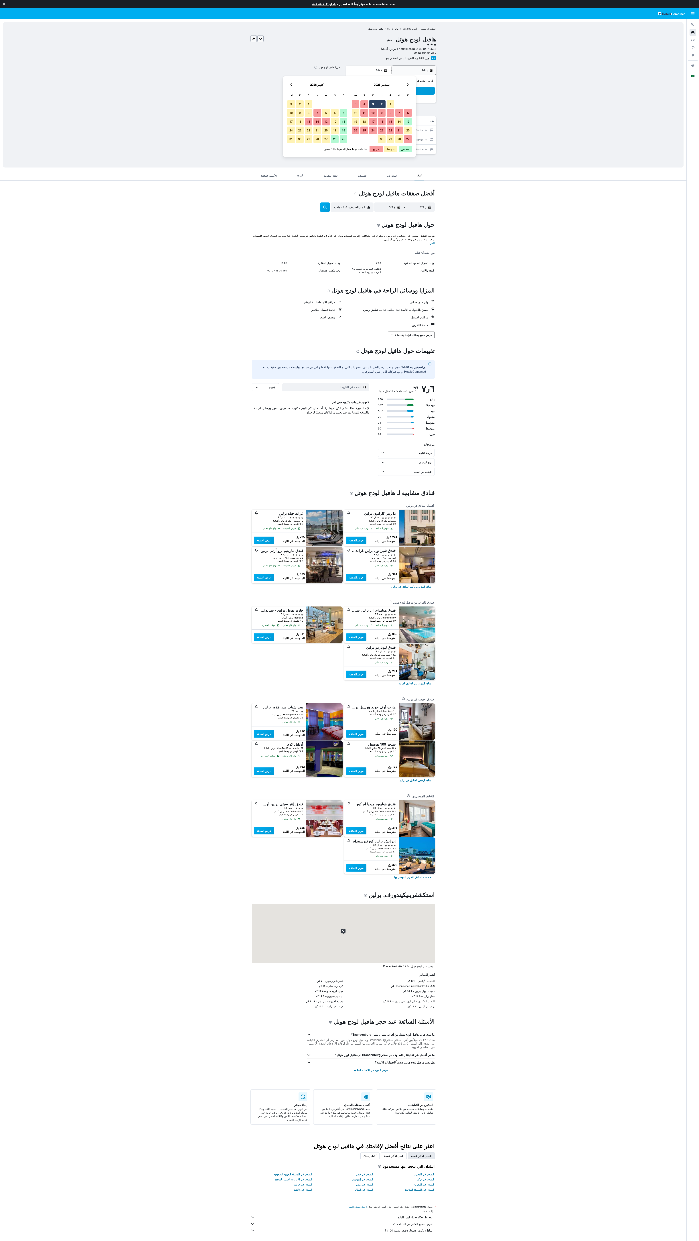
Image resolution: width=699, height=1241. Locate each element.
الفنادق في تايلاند (303, 1189)
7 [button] (399, 113)
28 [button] (399, 139)
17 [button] (373, 121)
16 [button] (381, 121)
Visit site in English (324, 4)
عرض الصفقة (356, 540)
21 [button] (399, 130)
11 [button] (364, 113)
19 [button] (355, 121)
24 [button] (373, 130)
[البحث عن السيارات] (693, 40)
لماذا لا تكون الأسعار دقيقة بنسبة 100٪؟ (409, 1230)
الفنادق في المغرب (424, 1174)
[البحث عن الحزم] (693, 47)
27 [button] (408, 139)
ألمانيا (414, 28)
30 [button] (381, 139)
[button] (4, 4)
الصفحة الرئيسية (428, 28)
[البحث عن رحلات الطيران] (693, 24)
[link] (411, 586)
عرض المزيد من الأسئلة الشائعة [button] (371, 1070)
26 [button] (355, 130)
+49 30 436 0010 (425, 53)
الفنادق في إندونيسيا (362, 1179)
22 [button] (390, 130)
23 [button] (381, 130)
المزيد (431, 243)
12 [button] (355, 113)
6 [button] (408, 113)
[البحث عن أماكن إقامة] (693, 32)
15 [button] (390, 121)
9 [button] (382, 113)
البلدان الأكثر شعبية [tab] (421, 1156)
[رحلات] (693, 65)
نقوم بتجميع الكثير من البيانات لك (413, 1224)
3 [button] (373, 104)
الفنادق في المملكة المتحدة (419, 1189)
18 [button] (364, 121)
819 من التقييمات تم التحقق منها (404, 58)
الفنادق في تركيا (425, 1179)
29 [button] (390, 139)
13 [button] (408, 121)
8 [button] (390, 113)
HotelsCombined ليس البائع (415, 1217)
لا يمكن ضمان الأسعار (357, 1206)
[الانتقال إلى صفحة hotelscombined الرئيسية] (671, 13)
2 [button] (382, 104)
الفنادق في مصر (364, 1184)
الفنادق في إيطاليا (363, 1189)
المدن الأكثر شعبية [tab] (394, 1156)
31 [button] (291, 139)
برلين (396, 28)
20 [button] (408, 130)
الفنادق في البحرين (424, 1184)
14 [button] (399, 121)
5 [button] (355, 104)
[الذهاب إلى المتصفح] (693, 55)
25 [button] (364, 130)
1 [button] (390, 104)
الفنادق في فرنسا (302, 1184)
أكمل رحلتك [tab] (370, 1156)
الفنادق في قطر (364, 1174)
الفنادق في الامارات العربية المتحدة (293, 1179)
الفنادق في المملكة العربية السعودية (293, 1174)
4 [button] (364, 104)
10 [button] (373, 113)
